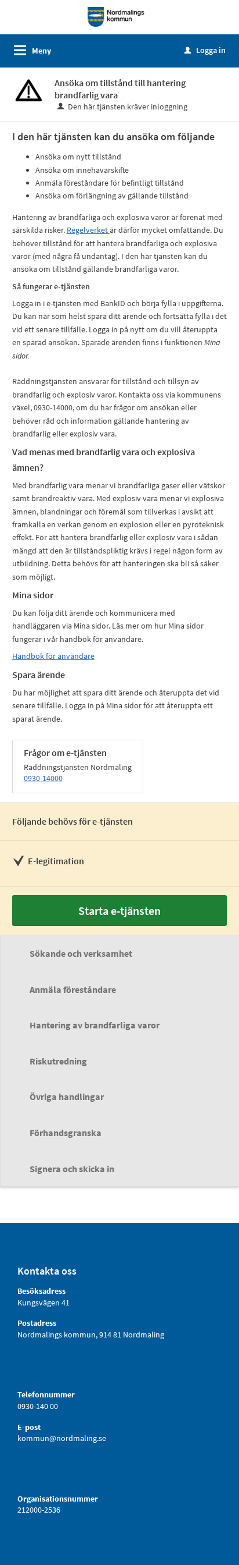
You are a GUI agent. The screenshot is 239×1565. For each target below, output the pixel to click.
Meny (41, 50)
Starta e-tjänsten (119, 910)
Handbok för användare (53, 656)
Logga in (205, 50)
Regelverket (88, 230)
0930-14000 (43, 778)
